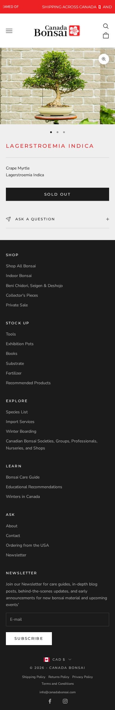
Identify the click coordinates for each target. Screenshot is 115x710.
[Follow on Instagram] (65, 701)
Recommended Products (28, 383)
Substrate (15, 363)
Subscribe (28, 638)
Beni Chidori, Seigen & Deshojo (34, 285)
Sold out (57, 194)
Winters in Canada (23, 496)
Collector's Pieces (22, 295)
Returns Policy (58, 677)
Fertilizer (14, 373)
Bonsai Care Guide (23, 477)
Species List (17, 412)
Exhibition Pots (20, 344)
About (11, 526)
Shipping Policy (33, 677)
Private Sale (17, 305)
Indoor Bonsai (19, 275)
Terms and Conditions (58, 684)
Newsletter (16, 555)
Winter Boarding (21, 431)
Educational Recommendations (34, 487)
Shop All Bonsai (21, 266)
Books (11, 353)
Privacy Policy (82, 677)
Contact (13, 535)
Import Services (20, 421)
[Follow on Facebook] (50, 701)
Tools (11, 334)
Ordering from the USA (27, 545)
